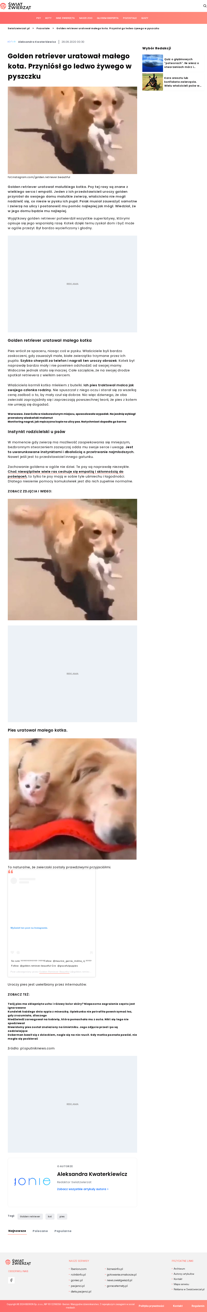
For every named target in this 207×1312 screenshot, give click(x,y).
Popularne (63, 1231)
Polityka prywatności (151, 1305)
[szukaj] (205, 6)
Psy (38, 18)
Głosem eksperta (108, 18)
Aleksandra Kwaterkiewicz (37, 42)
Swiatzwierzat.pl (19, 28)
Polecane (40, 1231)
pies (62, 1216)
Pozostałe (130, 18)
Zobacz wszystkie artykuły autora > (83, 1189)
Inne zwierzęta (65, 18)
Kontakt (178, 1305)
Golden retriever (30, 1216)
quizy (144, 18)
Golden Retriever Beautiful (54, 971)
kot (50, 1216)
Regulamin (198, 1305)
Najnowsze (17, 1231)
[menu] (11, 1280)
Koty (48, 18)
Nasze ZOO (85, 18)
